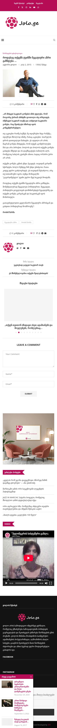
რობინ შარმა (26, 222)
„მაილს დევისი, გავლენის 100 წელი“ (20, 515)
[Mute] (46, 583)
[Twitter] (22, 7)
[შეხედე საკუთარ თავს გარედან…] (7, 722)
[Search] (54, 40)
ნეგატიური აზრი (11, 222)
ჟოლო (14, 64)
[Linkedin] (30, 7)
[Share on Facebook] (36, 104)
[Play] (6, 583)
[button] (6, 311)
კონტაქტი (30, 3)
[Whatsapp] (38, 7)
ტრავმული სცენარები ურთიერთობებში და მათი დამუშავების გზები (22, 687)
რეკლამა (39, 3)
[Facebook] (18, 7)
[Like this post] (34, 104)
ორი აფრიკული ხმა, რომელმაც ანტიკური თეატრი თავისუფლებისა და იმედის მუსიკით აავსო (26, 507)
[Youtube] (34, 7)
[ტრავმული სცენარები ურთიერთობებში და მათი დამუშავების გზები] (7, 684)
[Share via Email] (45, 104)
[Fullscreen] (50, 583)
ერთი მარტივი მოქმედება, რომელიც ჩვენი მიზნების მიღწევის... (21, 705)
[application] (28, 558)
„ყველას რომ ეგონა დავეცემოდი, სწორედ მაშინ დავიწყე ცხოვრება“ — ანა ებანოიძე (25, 481)
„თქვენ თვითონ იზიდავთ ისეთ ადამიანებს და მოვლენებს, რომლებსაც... (28, 326)
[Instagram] (26, 7)
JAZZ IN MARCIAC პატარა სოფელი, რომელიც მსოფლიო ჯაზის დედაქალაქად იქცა (24, 498)
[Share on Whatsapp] (39, 104)
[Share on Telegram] (42, 104)
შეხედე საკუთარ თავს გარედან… (21, 720)
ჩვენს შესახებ (19, 3)
